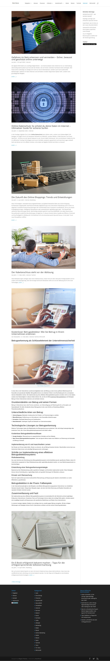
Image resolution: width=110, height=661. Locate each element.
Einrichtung (39, 595)
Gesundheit (39, 603)
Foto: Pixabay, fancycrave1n (43, 385)
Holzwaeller (17, 337)
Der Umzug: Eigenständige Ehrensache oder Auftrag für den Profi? (88, 604)
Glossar (36, 3)
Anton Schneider (85, 594)
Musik (37, 630)
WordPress (38, 658)
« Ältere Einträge (16, 582)
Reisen (72, 3)
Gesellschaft (58, 3)
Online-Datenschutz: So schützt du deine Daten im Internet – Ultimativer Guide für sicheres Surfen (41, 127)
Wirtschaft (92, 3)
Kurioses (38, 618)
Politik (37, 635)
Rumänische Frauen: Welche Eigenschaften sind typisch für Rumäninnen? (89, 611)
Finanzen (42, 3)
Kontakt (15, 598)
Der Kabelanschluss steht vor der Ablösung (32, 272)
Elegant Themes (23, 658)
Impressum (16, 600)
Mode (67, 3)
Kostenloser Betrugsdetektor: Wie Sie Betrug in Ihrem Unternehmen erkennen (38, 332)
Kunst (37, 615)
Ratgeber (27, 3)
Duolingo (85, 18)
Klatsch (38, 613)
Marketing (33, 200)
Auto (37, 593)
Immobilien (39, 605)
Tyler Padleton (85, 615)
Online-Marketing (40, 633)
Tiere (37, 645)
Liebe (37, 620)
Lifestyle (49, 3)
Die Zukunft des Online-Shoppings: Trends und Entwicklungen (42, 197)
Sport (37, 640)
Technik (79, 3)
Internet (85, 3)
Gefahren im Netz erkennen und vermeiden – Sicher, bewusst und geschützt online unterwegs (42, 58)
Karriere (38, 610)
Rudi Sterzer (84, 603)
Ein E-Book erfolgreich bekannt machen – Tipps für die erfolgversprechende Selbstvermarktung (38, 563)
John (15, 62)
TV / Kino (38, 647)
